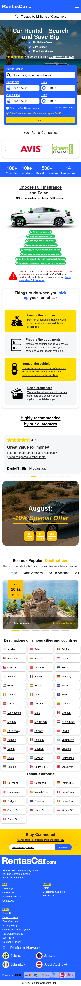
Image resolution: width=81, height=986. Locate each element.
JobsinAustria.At (55, 964)
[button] (13, 476)
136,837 (56, 56)
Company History (11, 942)
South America (59, 573)
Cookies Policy (10, 917)
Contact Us (8, 900)
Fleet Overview (10, 921)
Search (40, 120)
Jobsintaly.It (19, 964)
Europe (12, 573)
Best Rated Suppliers (54, 892)
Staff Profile (8, 937)
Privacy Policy (9, 925)
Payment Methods (12, 896)
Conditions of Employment (16, 929)
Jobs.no (49, 955)
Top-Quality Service (12, 933)
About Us (7, 913)
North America (33, 573)
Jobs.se (16, 955)
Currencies (8, 892)
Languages (8, 888)
